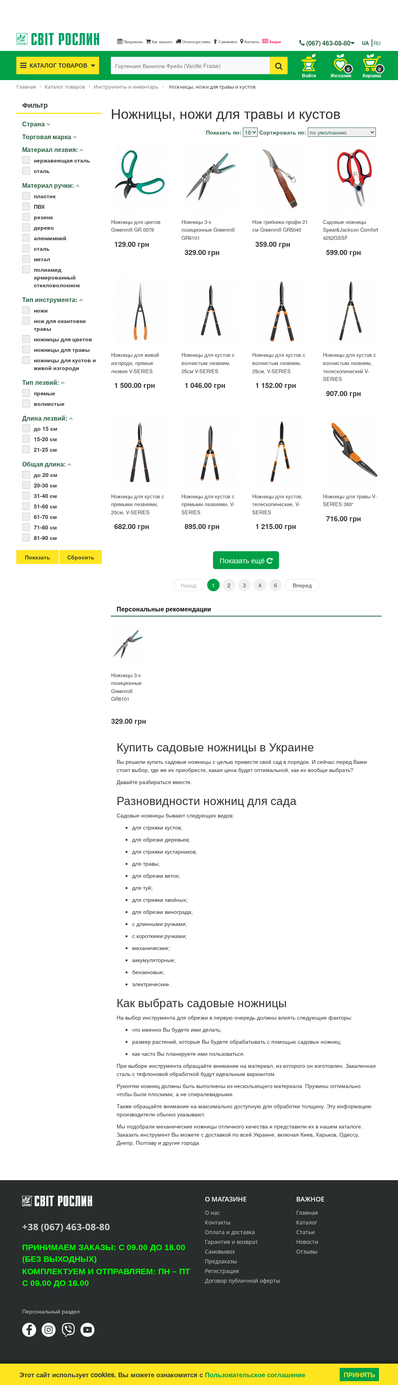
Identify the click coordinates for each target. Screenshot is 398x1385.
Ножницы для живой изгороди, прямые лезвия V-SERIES (135, 362)
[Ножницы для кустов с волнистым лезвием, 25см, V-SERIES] (281, 311)
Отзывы (307, 1251)
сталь (42, 171)
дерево (44, 227)
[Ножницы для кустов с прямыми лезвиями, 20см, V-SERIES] (140, 452)
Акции (274, 41)
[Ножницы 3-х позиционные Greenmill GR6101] (211, 178)
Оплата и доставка (230, 1232)
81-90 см (45, 537)
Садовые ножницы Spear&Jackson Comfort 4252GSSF (350, 229)
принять (359, 1374)
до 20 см (45, 475)
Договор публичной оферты (242, 1280)
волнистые (49, 403)
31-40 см (45, 496)
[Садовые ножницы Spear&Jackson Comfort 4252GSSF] (352, 178)
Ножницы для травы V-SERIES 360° (350, 500)
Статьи (305, 1232)
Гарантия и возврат (231, 1241)
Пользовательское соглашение (255, 1374)
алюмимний (50, 238)
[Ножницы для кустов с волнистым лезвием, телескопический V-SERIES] (352, 311)
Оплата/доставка (195, 41)
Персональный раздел (51, 1311)
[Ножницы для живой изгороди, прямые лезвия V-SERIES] (140, 311)
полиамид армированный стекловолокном (57, 277)
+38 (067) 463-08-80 (66, 1226)
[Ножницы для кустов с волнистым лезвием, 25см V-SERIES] (211, 311)
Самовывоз (227, 41)
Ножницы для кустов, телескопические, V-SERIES (277, 504)
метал (42, 259)
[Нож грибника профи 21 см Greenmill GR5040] (281, 178)
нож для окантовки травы (60, 324)
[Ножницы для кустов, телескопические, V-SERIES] (281, 452)
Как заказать (162, 41)
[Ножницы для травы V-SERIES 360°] (352, 452)
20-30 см (45, 485)
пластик (45, 196)
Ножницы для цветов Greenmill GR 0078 (136, 226)
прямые (44, 393)
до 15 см (45, 428)
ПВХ (39, 206)
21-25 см (45, 449)
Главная (307, 1212)
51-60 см (45, 506)
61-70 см (45, 516)
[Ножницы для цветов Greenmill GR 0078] (140, 178)
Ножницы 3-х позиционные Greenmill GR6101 (208, 229)
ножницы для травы (62, 349)
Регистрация (222, 1271)
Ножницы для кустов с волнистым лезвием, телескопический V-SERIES (349, 366)
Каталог (306, 1222)
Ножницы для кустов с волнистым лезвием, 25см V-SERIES (208, 362)
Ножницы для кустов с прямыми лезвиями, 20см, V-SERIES (137, 504)
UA (365, 43)
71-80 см (45, 527)
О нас (212, 1212)
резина (43, 217)
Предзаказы (132, 41)
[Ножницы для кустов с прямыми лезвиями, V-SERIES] (211, 452)
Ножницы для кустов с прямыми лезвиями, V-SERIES (208, 504)
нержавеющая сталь (62, 160)
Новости (307, 1241)
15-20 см (45, 439)
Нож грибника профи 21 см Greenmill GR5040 (280, 226)
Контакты (251, 41)
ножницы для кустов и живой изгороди (65, 364)
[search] (279, 65)
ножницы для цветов (63, 339)
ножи (41, 310)
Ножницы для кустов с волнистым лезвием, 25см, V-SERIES (278, 362)
